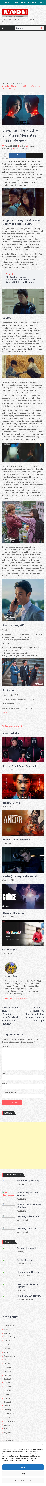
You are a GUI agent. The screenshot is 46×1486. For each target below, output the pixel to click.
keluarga (8, 1390)
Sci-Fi (6, 1429)
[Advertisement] (23, 57)
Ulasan (6, 1046)
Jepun (7, 1383)
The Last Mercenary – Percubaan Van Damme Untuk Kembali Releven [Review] (22, 279)
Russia (7, 1425)
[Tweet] (34, 155)
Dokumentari (10, 1356)
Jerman (7, 1387)
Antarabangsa (10, 1337)
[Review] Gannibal (12, 803)
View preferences (23, 1480)
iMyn (22, 146)
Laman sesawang (10, 1092)
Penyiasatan (9, 1413)
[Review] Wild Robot (22, 2)
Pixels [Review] (25, 1260)
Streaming (7, 149)
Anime (7, 1333)
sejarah (7, 1433)
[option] (28, 2)
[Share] (17, 155)
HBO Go (7, 1371)
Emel (5, 1083)
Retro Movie (9, 1421)
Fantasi (7, 1367)
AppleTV (8, 1341)
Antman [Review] (26, 1248)
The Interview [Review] (29, 1296)
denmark (8, 1352)
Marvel (7, 1402)
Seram (7, 1436)
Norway (7, 1410)
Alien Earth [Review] (28, 1180)
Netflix (7, 1406)
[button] (42, 1445)
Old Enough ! (9, 949)
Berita (7, 1348)
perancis (8, 1417)
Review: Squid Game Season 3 (19, 766)
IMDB (4, 713)
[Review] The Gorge (13, 913)
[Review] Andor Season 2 (16, 839)
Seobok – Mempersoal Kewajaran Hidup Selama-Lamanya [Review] (34, 1014)
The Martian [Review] (28, 1272)
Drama (7, 1360)
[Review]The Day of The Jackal (19, 876)
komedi (7, 1394)
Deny (23, 1474)
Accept (23, 1467)
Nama (5, 1074)
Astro (6, 1344)
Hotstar (7, 1375)
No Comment (21, 149)
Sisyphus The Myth (13, 726)
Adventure (9, 1325)
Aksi (6, 1329)
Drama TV (8, 1364)
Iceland (7, 1379)
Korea (31, 146)
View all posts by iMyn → (16, 998)
